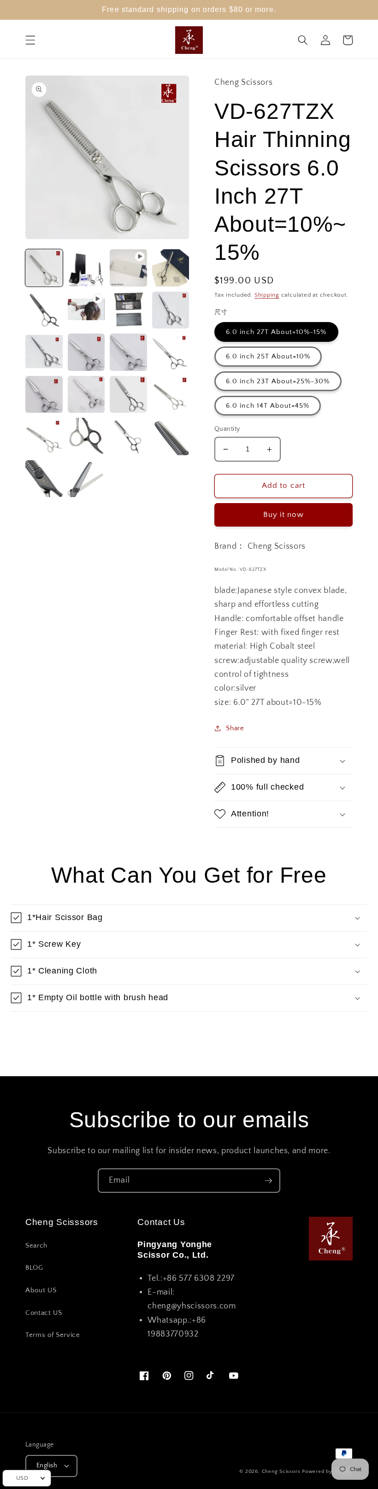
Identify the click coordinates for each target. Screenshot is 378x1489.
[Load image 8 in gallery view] (86, 352)
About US (40, 1290)
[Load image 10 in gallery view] (170, 352)
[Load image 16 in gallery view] (86, 436)
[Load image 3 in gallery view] (170, 268)
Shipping (266, 295)
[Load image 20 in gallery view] (86, 479)
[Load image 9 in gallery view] (128, 352)
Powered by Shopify (327, 1471)
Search (36, 1245)
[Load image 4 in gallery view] (44, 310)
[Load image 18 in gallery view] (170, 436)
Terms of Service (52, 1335)
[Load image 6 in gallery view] (170, 310)
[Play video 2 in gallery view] (86, 310)
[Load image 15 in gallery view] (44, 436)
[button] (30, 40)
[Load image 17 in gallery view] (128, 436)
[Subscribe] (268, 1180)
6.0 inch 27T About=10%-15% (276, 332)
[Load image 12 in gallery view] (86, 394)
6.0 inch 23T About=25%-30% (278, 381)
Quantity (227, 429)
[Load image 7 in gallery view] (44, 352)
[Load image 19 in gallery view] (44, 479)
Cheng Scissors (281, 1471)
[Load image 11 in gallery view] (44, 394)
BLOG (34, 1268)
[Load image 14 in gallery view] (170, 394)
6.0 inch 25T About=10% (268, 356)
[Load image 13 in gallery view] (128, 394)
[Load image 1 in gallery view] (44, 268)
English (46, 1465)
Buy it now (283, 514)
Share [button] (235, 728)
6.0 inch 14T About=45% (267, 406)
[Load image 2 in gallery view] (86, 268)
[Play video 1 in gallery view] (128, 268)
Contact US (43, 1313)
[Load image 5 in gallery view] (128, 310)
